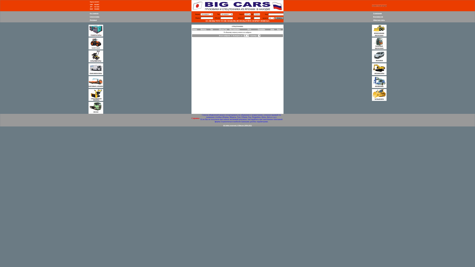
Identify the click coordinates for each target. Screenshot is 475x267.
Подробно (261, 29)
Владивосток (378, 17)
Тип (211, 29)
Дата (279, 29)
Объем (221, 29)
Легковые (93, 20)
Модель (203, 29)
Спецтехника (94, 17)
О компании (377, 13)
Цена (272, 29)
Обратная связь (379, 20)
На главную (94, 13)
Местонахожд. (234, 29)
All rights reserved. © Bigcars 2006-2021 (237, 125)
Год (225, 29)
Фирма (194, 29)
